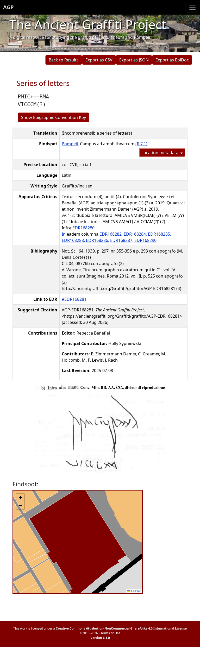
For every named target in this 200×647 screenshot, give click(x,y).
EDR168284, (135, 234)
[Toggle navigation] (191, 7)
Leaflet (135, 591)
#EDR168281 (74, 299)
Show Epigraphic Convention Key (53, 117)
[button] (20, 497)
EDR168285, (159, 234)
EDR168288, (73, 240)
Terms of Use (110, 633)
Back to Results (64, 60)
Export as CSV (99, 60)
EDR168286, (97, 240)
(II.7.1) (141, 144)
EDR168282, (111, 234)
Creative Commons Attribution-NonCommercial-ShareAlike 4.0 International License (121, 628)
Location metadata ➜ (162, 152)
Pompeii (70, 144)
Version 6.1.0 (100, 638)
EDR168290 (145, 240)
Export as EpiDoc (172, 60)
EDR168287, (121, 240)
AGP (8, 7)
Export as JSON (134, 60)
